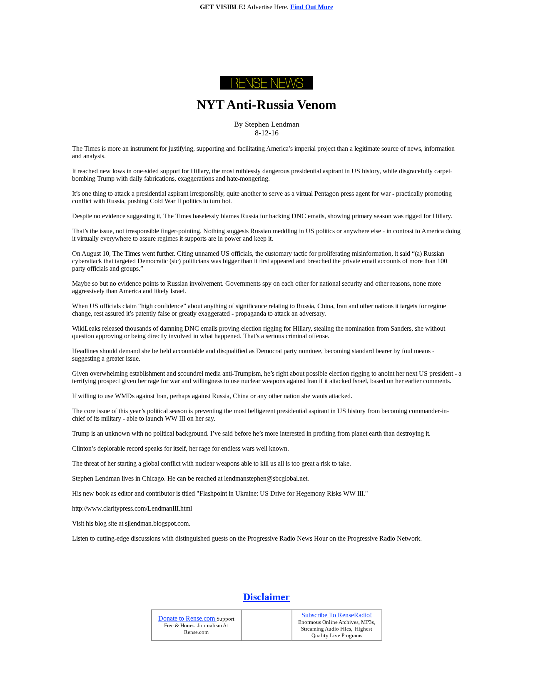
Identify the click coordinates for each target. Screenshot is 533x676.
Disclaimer (266, 596)
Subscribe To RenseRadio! (336, 615)
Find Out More (311, 6)
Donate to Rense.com (187, 618)
